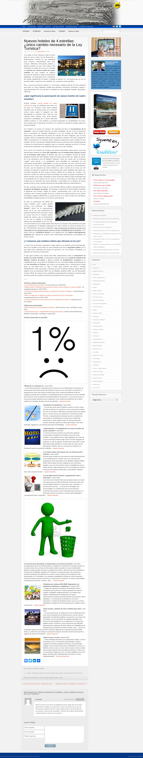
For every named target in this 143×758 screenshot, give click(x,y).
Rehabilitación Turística (99, 342)
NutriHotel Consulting (86, 26)
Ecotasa (95, 287)
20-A (94, 264)
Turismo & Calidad (97, 371)
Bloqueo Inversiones (98, 271)
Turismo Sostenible (98, 381)
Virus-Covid (96, 387)
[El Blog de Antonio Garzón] (71, 12)
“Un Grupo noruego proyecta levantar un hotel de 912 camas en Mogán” (48, 291)
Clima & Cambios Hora (99, 277)
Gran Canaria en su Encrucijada (104, 180)
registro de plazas (54, 677)
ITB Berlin (26, 31)
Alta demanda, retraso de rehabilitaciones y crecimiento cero (71, 683)
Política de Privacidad (33, 756)
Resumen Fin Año (97, 349)
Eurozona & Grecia (98, 297)
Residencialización (97, 345)
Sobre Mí (40, 26)
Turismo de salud (73, 31)
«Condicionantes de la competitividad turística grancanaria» (44, 311)
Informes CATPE (97, 313)
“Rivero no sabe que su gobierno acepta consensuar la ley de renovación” (48, 295)
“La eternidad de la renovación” (34, 285)
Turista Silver (96, 384)
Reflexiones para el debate (102, 185)
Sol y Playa (96, 352)
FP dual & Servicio (98, 306)
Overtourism (96, 336)
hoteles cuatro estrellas (57, 673)
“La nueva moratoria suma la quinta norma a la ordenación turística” (46, 299)
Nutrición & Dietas (49, 31)
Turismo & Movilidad (98, 374)
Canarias (28, 673)
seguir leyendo (65, 401)
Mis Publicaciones (58, 26)
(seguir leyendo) (58, 580)
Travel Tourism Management (103, 196)
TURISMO (62, 31)
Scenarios (97, 201)
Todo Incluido (96, 358)
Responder (80, 699)
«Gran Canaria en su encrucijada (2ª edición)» (39, 307)
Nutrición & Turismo (98, 329)
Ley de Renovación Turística (71, 673)
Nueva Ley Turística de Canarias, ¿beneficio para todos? (37, 683)
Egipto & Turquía (97, 290)
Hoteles (95, 310)
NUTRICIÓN (37, 31)
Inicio (24, 26)
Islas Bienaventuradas (101, 190)
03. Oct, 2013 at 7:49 (69, 699)
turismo (61, 677)
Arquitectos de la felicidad (99, 215)
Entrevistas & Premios (98, 294)
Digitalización (96, 284)
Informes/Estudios (71, 26)
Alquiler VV (96, 268)
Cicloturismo (96, 274)
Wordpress (140, 756)
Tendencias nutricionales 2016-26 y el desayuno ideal (106, 230)
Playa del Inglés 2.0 (98, 339)
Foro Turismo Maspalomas (99, 303)
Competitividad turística (99, 281)
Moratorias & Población (32, 668)
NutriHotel (95, 332)
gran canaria (47, 673)
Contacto (48, 26)
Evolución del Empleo (98, 300)
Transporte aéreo (97, 362)
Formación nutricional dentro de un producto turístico (106, 253)
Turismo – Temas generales (99, 368)
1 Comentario (40, 51)
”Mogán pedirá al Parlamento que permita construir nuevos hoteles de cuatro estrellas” (53, 287)
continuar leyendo (62, 656)
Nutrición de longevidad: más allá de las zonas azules (106, 218)
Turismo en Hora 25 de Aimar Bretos (102, 227)
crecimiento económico (37, 673)
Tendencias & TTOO (98, 355)
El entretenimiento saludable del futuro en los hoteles (106, 249)
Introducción (32, 26)
